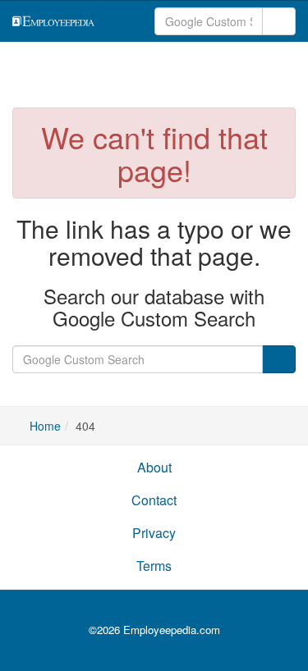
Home (45, 426)
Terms (154, 565)
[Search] (279, 21)
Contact (154, 500)
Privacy (154, 532)
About (154, 467)
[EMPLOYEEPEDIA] (72, 19)
